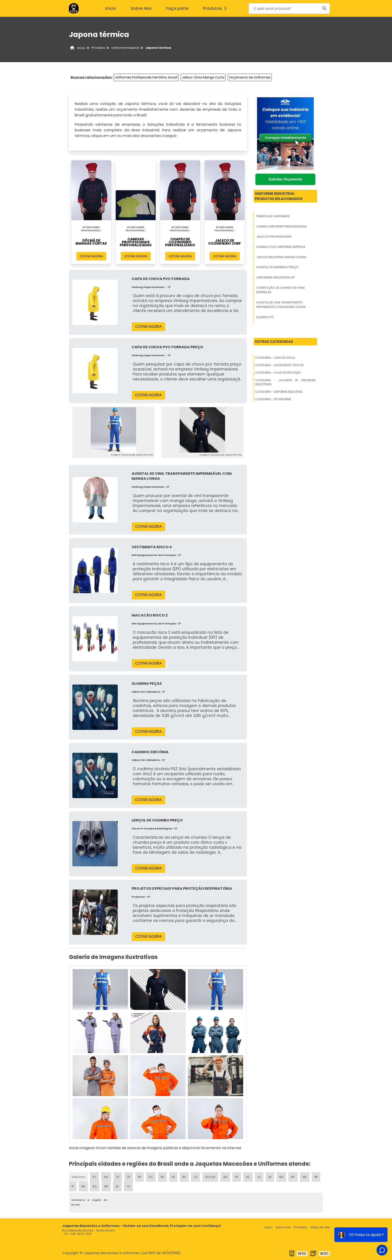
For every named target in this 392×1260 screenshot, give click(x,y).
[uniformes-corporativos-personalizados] (215, 1118)
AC (248, 1177)
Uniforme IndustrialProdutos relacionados (279, 196)
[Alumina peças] (95, 706)
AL (259, 1177)
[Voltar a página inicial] (73, 8)
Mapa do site (320, 1227)
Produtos (212, 8)
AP (270, 1177)
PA (236, 1177)
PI (73, 1186)
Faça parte (177, 8)
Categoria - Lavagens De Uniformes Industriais (285, 382)
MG (106, 1177)
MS (305, 1177)
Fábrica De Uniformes (273, 216)
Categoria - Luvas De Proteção (278, 373)
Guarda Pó (265, 317)
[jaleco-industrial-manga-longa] (158, 1032)
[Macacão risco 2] (95, 638)
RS (162, 1177)
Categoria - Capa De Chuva (275, 358)
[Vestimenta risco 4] (95, 570)
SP (128, 1177)
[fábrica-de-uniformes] (100, 989)
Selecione (78, 1177)
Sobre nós (283, 1227)
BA (184, 1177)
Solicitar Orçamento (285, 179)
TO (128, 1186)
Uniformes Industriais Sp (275, 277)
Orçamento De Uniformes (249, 77)
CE (195, 1177)
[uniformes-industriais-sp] (100, 1075)
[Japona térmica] (113, 430)
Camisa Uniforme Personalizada (281, 226)
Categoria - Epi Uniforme (273, 399)
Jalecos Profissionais (274, 236)
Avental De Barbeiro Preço (277, 267)
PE (173, 1177)
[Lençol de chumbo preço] (95, 843)
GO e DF (210, 1177)
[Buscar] (324, 8)
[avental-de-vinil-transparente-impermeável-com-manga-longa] (215, 1075)
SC (151, 1177)
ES (117, 1177)
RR (106, 1186)
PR (139, 1177)
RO (95, 1186)
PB (316, 1177)
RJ (94, 1177)
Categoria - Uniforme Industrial (279, 392)
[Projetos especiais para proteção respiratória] (95, 911)
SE (117, 1186)
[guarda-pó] (100, 1118)
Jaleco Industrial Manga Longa (281, 257)
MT (293, 1177)
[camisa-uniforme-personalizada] (158, 989)
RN (83, 1186)
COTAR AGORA (91, 256)
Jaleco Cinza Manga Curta (203, 77)
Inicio (268, 1227)
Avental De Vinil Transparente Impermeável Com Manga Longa (281, 304)
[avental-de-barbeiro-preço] (215, 1032)
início (110, 8)
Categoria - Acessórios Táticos (279, 365)
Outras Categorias (274, 341)
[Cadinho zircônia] (95, 775)
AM (225, 1177)
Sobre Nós (141, 8)
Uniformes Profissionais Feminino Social (146, 77)
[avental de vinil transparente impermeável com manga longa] (95, 499)
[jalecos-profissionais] (215, 989)
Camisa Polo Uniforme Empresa (280, 247)
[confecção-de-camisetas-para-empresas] (158, 1075)
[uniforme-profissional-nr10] (158, 1118)
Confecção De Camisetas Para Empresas (280, 289)
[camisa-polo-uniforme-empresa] (100, 1032)
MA (281, 1177)
